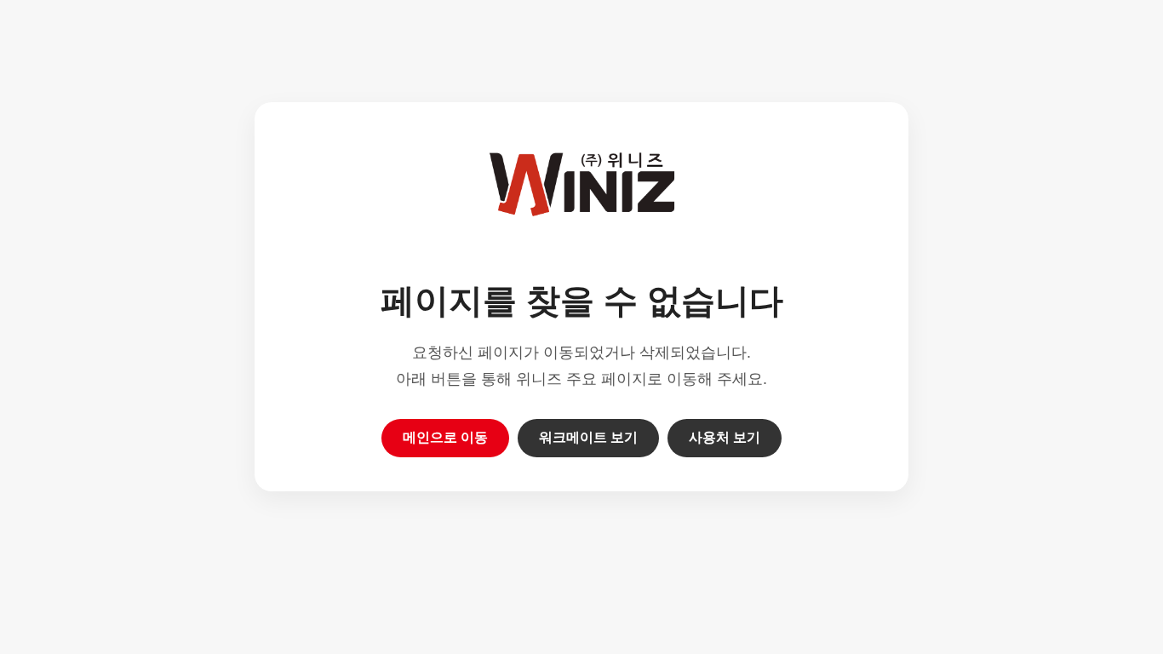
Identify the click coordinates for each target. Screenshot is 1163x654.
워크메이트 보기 (588, 437)
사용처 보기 (724, 437)
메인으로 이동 (445, 437)
